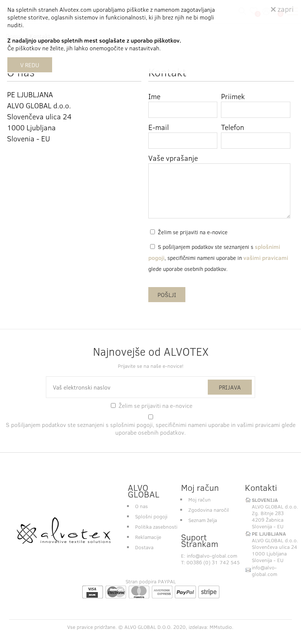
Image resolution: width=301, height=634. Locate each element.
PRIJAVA (230, 387)
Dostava (144, 547)
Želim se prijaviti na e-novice (193, 232)
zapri (285, 9)
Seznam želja (202, 520)
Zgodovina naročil (208, 509)
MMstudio (221, 626)
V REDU (29, 65)
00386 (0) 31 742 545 (213, 562)
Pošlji (166, 294)
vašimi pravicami (265, 257)
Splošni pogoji (151, 516)
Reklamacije (148, 536)
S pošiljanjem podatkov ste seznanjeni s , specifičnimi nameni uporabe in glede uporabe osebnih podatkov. (218, 257)
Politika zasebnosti (156, 526)
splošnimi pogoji (131, 424)
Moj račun (199, 499)
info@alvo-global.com (212, 555)
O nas (141, 506)
